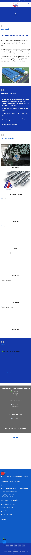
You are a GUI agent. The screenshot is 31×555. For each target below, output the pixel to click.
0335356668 (17, 481)
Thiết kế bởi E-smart (24, 551)
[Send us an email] (10, 495)
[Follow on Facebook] (2, 495)
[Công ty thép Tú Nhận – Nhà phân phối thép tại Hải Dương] (15, 4)
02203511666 (11, 485)
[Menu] (2, 4)
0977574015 (9, 481)
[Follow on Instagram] (5, 495)
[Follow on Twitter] (7, 495)
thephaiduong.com (23, 488)
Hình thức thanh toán (8, 511)
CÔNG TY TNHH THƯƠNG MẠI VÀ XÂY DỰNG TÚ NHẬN (15, 35)
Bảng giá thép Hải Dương (9, 504)
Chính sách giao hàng (8, 507)
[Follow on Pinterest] (13, 495)
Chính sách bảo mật (7, 514)
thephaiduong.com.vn (12, 488)
